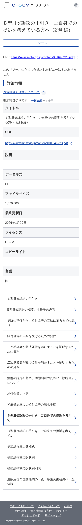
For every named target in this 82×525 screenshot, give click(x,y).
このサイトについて (22, 506)
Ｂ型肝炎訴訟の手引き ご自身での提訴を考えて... (39, 418)
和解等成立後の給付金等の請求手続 (31, 404)
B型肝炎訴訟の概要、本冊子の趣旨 (31, 309)
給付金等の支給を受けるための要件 (31, 336)
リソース (41, 42)
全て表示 (48, 100)
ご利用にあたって (49, 506)
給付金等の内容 (18, 393)
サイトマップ (53, 515)
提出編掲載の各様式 (21, 446)
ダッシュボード (30, 515)
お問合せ (61, 510)
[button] (76, 5)
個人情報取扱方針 (41, 510)
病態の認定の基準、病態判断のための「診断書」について (40, 380)
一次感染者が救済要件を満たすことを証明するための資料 (40, 349)
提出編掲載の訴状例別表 (24, 468)
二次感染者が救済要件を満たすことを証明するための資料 (40, 365)
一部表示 (36, 100)
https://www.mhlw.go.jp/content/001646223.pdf (42, 57)
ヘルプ (68, 506)
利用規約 (20, 510)
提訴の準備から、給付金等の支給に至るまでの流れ (40, 323)
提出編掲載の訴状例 (21, 457)
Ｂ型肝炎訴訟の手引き (22, 298)
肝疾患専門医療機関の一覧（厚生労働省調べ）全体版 (40, 482)
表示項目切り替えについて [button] (21, 92)
